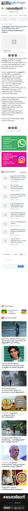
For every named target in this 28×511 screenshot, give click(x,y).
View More (23, 172)
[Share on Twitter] (12, 55)
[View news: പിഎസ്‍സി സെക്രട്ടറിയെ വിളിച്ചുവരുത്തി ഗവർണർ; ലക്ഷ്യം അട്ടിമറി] (14, 453)
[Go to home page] (14, 8)
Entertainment (23, 15)
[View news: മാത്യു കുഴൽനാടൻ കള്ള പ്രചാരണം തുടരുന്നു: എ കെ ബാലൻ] (5, 196)
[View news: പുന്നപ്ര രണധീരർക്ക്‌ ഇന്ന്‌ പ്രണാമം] (5, 224)
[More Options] (19, 55)
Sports (15, 15)
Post (20, 266)
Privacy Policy (21, 505)
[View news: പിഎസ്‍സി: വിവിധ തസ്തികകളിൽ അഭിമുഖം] (14, 477)
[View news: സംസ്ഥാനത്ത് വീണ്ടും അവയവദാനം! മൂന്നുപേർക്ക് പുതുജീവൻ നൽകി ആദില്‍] (14, 354)
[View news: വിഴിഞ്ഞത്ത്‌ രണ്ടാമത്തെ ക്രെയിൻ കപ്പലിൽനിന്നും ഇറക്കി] (5, 232)
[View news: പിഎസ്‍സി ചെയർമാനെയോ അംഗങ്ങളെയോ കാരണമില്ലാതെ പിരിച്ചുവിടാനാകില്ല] (14, 403)
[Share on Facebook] (9, 55)
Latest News (4, 15)
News (10, 15)
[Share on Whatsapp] (16, 55)
